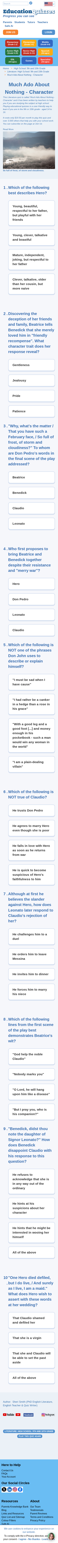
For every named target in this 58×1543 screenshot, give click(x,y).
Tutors (31, 22)
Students (19, 22)
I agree (22, 1539)
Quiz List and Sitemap (13, 1517)
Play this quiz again (30, 1436)
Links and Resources (12, 1513)
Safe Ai (9, 26)
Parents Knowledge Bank (14, 1506)
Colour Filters (8, 1520)
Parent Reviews (38, 1513)
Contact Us (7, 1470)
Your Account (8, 1476)
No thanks (34, 1539)
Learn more (48, 1539)
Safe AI (5, 1524)
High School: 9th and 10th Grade (29, 68)
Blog (3, 1510)
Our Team (35, 1506)
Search (30, 2)
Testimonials (36, 1510)
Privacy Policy (37, 1520)
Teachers (42, 22)
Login (48, 32)
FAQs (4, 1473)
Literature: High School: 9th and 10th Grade (28, 71)
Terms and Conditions (41, 1517)
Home (6, 68)
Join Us (10, 32)
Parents (7, 22)
